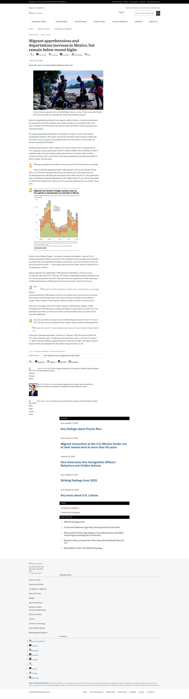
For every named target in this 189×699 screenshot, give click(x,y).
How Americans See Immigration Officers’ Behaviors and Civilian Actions (88, 463)
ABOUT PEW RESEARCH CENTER (39, 683)
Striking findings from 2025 (79, 480)
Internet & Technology (37, 623)
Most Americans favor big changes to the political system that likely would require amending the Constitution (93, 534)
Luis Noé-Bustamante (50, 65)
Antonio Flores (36, 65)
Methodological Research (38, 632)
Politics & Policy (34, 580)
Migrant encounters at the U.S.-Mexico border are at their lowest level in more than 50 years (94, 445)
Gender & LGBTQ (35, 607)
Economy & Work (35, 614)
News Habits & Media (37, 628)
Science (32, 619)
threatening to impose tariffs (42, 150)
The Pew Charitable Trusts (140, 685)
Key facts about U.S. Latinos (79, 495)
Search (121, 12)
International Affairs (36, 584)
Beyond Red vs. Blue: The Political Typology (83, 548)
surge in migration (44, 139)
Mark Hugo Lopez (67, 65)
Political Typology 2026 (74, 522)
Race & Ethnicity (35, 593)
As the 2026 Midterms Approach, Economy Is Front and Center (92, 527)
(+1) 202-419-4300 (35, 573)
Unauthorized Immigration (57, 351)
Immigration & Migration (41, 351)
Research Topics (39, 22)
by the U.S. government (64, 181)
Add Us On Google (36, 60)
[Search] (158, 13)
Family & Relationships (37, 610)
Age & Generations (36, 602)
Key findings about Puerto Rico (81, 429)
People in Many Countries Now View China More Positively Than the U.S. (94, 541)
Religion (32, 598)
